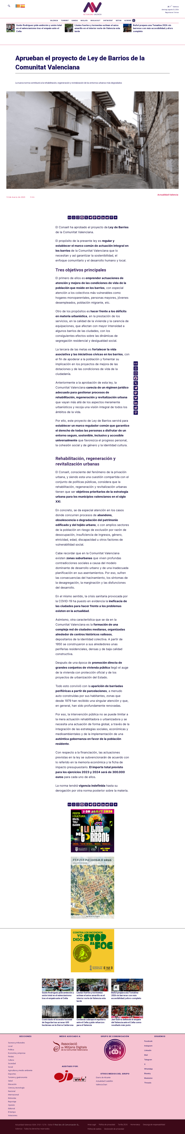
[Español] (22, 5)
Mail (146, 1055)
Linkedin (147, 1050)
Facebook (148, 1041)
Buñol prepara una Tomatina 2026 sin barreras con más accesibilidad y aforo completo (153, 28)
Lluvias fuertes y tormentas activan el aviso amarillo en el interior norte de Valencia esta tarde (97, 28)
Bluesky (147, 1073)
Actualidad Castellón (104, 1081)
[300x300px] (92, 851)
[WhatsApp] (141, 1069)
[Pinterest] (111, 217)
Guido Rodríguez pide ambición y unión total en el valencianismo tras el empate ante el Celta (39, 28)
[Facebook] (82, 217)
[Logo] (92, 9)
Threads (147, 1083)
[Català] (17, 5)
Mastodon (148, 1078)
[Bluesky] (99, 217)
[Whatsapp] (73, 217)
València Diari (101, 1084)
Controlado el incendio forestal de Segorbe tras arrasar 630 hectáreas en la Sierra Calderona (57, 1022)
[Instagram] (78, 217)
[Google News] (69, 217)
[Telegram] (90, 217)
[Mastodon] (94, 217)
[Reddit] (107, 217)
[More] (115, 217)
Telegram (148, 1060)
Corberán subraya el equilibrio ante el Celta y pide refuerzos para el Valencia (91, 1022)
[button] (9, 5)
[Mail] (141, 1055)
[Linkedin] (103, 217)
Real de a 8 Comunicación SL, (67, 1124)
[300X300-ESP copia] (92, 950)
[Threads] (141, 1083)
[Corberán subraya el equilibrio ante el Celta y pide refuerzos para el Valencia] (92, 1012)
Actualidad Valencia (168, 194)
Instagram (148, 1046)
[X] (86, 217)
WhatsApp (148, 1069)
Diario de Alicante (103, 1077)
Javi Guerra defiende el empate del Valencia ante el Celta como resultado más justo (126, 1022)
